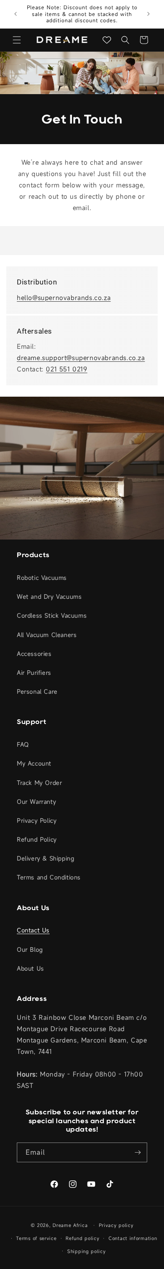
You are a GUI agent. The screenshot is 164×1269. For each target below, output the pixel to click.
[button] (17, 40)
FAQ (23, 744)
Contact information (132, 1238)
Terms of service (36, 1238)
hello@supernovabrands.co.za (64, 297)
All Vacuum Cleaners (47, 635)
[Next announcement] (148, 14)
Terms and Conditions (49, 877)
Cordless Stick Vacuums (52, 615)
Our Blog (30, 949)
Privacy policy (116, 1225)
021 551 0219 (66, 369)
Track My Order (39, 783)
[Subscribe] (137, 1152)
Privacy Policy (36, 820)
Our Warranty (36, 802)
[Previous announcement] (15, 14)
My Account (34, 763)
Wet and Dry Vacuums (49, 596)
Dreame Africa (70, 1225)
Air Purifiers (34, 673)
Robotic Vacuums (42, 578)
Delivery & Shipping (45, 858)
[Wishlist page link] (107, 40)
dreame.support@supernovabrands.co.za (81, 357)
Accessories (34, 654)
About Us (30, 968)
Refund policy (82, 1238)
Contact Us (33, 930)
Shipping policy (86, 1251)
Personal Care (37, 691)
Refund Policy (37, 839)
